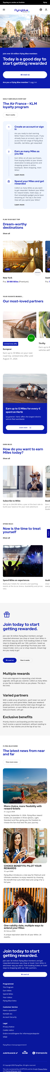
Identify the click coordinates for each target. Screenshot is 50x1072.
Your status (7, 997)
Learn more (19, 175)
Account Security (10, 1017)
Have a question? (10, 1010)
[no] (40, 9)
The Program (8, 987)
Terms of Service (11, 1071)
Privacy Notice (8, 1027)
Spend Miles (8, 994)
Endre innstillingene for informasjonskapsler (21, 1033)
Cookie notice (8, 1030)
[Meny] (3, 9)
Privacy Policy (42, 1069)
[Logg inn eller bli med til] (46, 9)
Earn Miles (7, 990)
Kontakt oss (7, 1014)
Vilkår (5, 1037)
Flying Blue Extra (9, 1001)
